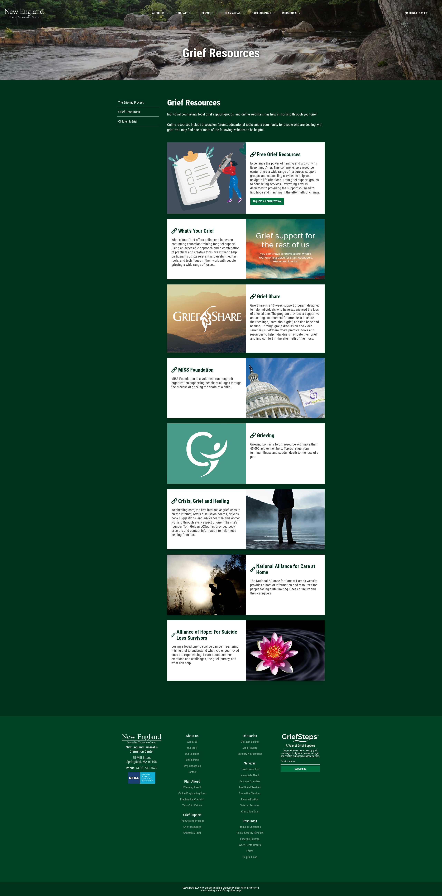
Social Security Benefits (250, 833)
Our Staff (192, 747)
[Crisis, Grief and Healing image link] (285, 519)
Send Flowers (249, 747)
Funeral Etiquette (250, 839)
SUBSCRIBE (300, 768)
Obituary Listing (250, 741)
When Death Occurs (250, 845)
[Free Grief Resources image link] (206, 178)
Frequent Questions (250, 827)
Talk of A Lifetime (192, 805)
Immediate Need (250, 775)
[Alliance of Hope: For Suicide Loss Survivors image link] (285, 650)
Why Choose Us (192, 766)
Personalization (249, 799)
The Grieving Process (192, 820)
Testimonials (192, 760)
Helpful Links (249, 857)
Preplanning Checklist (192, 799)
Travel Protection (249, 769)
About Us (192, 741)
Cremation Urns (249, 811)
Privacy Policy (207, 890)
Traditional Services (250, 787)
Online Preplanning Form (192, 793)
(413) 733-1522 (146, 768)
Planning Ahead (192, 787)
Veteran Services (249, 805)
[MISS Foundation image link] (285, 388)
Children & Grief (192, 833)
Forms (249, 851)
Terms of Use (221, 890)
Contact (192, 772)
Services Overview (250, 781)
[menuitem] (160, 13)
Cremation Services (250, 793)
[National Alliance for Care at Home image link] (206, 585)
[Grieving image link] (206, 453)
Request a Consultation (267, 201)
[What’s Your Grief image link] (285, 249)
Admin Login (235, 890)
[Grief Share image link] (206, 318)
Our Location (192, 753)
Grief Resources (192, 827)
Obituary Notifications (250, 753)
